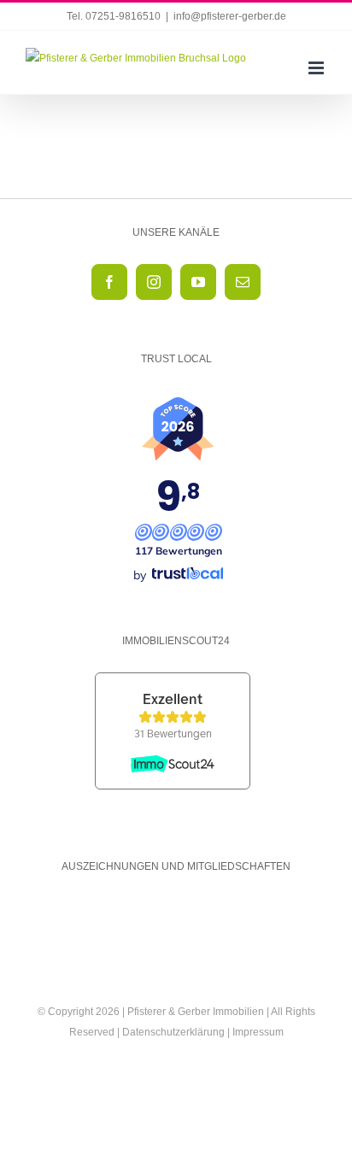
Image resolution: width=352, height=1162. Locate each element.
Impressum (258, 1032)
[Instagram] (154, 282)
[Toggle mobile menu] (317, 68)
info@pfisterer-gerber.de (229, 16)
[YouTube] (198, 282)
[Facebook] (109, 282)
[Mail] (243, 282)
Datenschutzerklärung (173, 1032)
